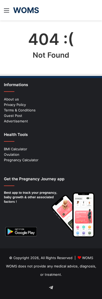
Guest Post (13, 115)
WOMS (87, 258)
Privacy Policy (15, 105)
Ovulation (11, 154)
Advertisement (16, 121)
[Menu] (6, 12)
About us (11, 99)
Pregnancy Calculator (21, 160)
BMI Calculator (15, 149)
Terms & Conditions (20, 110)
